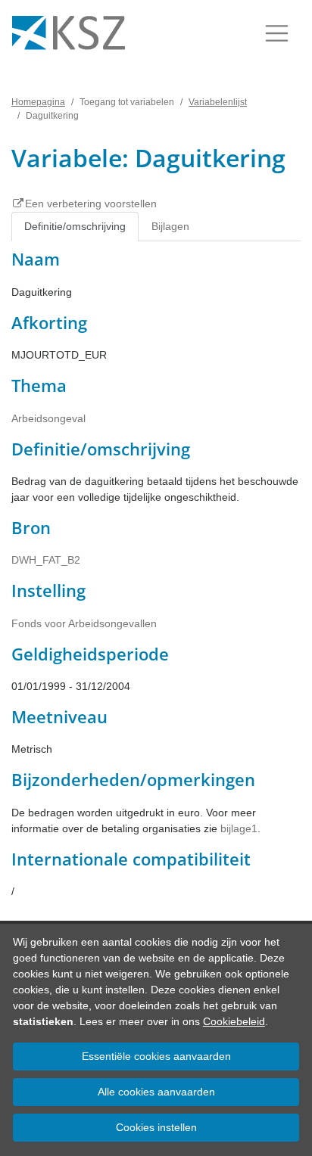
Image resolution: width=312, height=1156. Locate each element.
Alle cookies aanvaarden (156, 1092)
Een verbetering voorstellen (91, 203)
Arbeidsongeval (48, 418)
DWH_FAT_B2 (45, 560)
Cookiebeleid (234, 1021)
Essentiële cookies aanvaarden (156, 1056)
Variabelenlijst (218, 102)
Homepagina (38, 102)
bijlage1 (238, 828)
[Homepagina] (68, 33)
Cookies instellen (156, 1127)
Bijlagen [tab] (170, 226)
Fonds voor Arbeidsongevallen (84, 623)
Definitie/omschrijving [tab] (75, 226)
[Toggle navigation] (277, 33)
